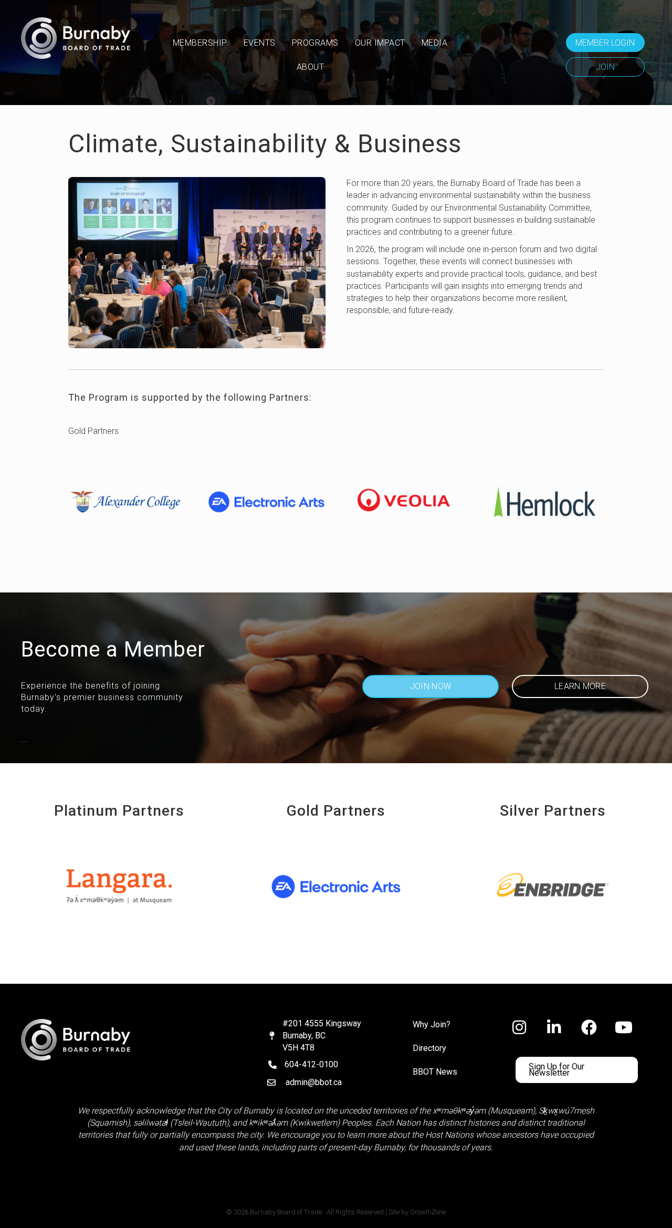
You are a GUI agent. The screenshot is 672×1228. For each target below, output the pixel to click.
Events (260, 43)
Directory (429, 1048)
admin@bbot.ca (314, 1082)
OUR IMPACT (380, 43)
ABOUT (310, 67)
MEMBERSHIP (200, 43)
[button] (605, 42)
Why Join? (431, 1024)
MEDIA (435, 43)
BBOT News (435, 1072)
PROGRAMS (315, 43)
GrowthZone (428, 1212)
